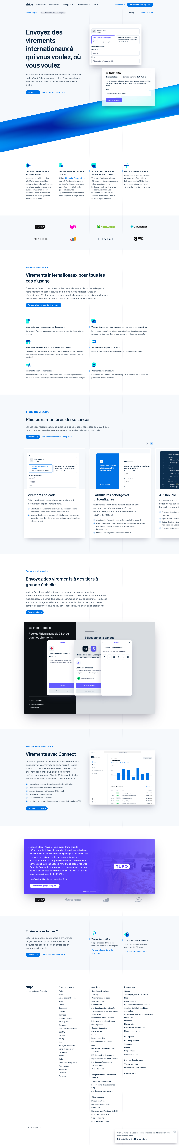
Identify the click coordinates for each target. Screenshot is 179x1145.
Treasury (62, 1076)
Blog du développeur (100, 1121)
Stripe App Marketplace (101, 1081)
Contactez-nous (131, 1054)
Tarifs (95, 4)
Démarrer (32, 92)
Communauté (130, 1001)
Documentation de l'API (101, 1104)
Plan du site (129, 1024)
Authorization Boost (67, 998)
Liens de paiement (66, 1049)
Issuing (61, 1038)
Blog (126, 998)
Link (60, 1042)
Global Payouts (32, 12)
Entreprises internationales (102, 1017)
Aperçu (132, 12)
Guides (127, 991)
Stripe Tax (63, 1069)
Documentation (146, 12)
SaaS (93, 1034)
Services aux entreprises (102, 1091)
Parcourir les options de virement (43, 305)
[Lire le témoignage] (40, 899)
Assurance (95, 1051)
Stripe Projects (97, 1118)
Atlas (61, 994)
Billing (61, 1001)
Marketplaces (97, 1024)
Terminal (62, 1072)
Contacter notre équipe (139, 4)
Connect (62, 1015)
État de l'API (96, 1107)
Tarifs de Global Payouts (135, 951)
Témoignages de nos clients (136, 994)
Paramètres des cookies (134, 1027)
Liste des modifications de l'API (104, 1111)
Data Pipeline (64, 1021)
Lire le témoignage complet (44, 885)
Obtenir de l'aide (131, 1064)
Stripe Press (129, 1051)
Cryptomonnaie (65, 1018)
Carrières (128, 1044)
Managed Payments (67, 1045)
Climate (62, 1011)
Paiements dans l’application (103, 1021)
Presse (127, 1047)
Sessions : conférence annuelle (137, 1004)
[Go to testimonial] (84, 891)
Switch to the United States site (131, 1139)
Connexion (118, 4)
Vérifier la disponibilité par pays (56, 436)
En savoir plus (34, 612)
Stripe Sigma (64, 1066)
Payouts (62, 1055)
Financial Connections (75, 178)
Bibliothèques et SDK (100, 1114)
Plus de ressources (132, 1031)
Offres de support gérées (135, 1067)
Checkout (63, 1008)
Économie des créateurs (101, 1041)
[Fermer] (174, 1132)
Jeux (93, 1045)
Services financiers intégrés (103, 1008)
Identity (62, 1032)
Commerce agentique (100, 998)
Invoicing (62, 1035)
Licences (128, 1020)
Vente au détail (97, 1069)
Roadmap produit (131, 1040)
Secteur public (97, 1065)
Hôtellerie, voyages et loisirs (103, 1048)
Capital (61, 1004)
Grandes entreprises (100, 991)
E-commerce (96, 1004)
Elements (63, 1025)
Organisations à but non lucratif (104, 1058)
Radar (61, 1059)
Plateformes (96, 1031)
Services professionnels (101, 1062)
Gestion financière (99, 1028)
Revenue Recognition (68, 1062)
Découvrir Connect (36, 808)
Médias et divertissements (102, 1055)
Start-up (95, 994)
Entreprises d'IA (98, 1038)
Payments (63, 1052)
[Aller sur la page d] (28, 987)
